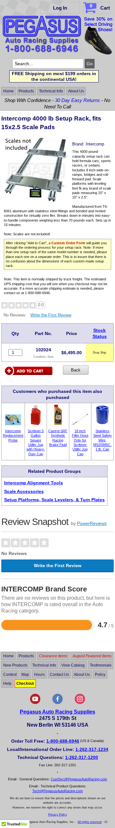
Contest (10, 674)
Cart (100, 7)
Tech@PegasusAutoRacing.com (57, 791)
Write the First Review (50, 315)
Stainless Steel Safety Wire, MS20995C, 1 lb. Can (102, 440)
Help (7, 683)
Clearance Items (53, 656)
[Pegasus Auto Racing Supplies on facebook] (57, 703)
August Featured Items (92, 656)
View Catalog (73, 665)
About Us (76, 91)
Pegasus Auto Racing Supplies (57, 712)
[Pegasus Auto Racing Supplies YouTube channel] (35, 703)
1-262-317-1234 (91, 749)
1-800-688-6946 (62, 741)
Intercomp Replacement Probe (13, 435)
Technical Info (51, 91)
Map (25, 674)
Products (26, 91)
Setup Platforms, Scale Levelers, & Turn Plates (54, 499)
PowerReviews (92, 523)
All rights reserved (90, 822)
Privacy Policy (57, 814)
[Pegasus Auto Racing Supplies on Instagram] (80, 703)
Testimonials (100, 665)
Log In (60, 8)
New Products (15, 665)
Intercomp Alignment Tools (33, 482)
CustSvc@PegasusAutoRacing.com (79, 779)
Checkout (25, 683)
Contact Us (59, 674)
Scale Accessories (24, 491)
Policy (100, 674)
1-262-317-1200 (81, 757)
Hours (39, 674)
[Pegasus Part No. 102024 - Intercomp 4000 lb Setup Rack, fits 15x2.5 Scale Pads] (36, 200)
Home (8, 91)
